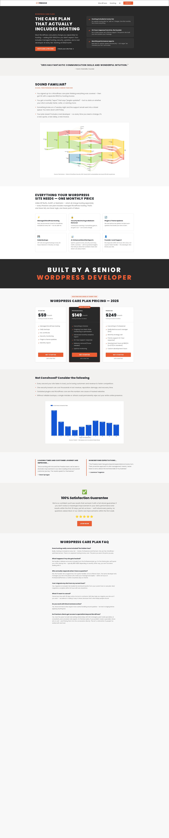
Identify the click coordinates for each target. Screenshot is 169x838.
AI (120, 3)
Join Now (84, 523)
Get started (50, 355)
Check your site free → (66, 49)
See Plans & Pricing (45, 49)
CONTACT (128, 3)
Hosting (113, 3)
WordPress (102, 3)
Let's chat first (50, 358)
